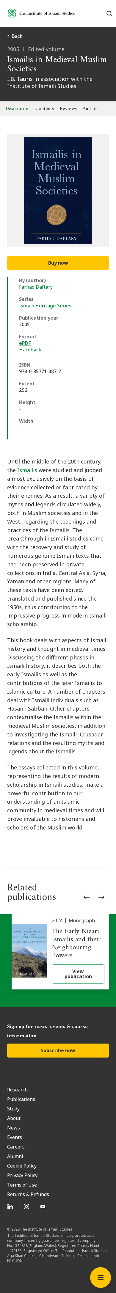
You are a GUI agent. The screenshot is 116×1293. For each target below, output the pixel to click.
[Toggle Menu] (100, 1277)
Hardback (30, 349)
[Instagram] (27, 1206)
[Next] (101, 897)
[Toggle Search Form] (109, 13)
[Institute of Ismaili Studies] (41, 13)
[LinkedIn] (11, 1206)
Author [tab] (90, 108)
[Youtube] (43, 1206)
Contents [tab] (44, 108)
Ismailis (27, 470)
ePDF (25, 343)
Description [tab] (17, 108)
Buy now (58, 263)
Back (17, 36)
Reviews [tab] (68, 108)
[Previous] (86, 897)
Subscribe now (58, 1050)
